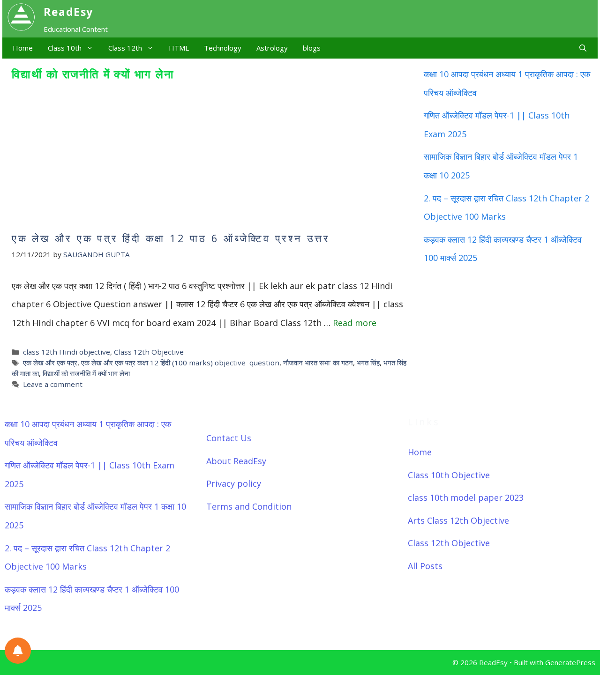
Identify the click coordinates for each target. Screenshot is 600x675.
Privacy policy (233, 483)
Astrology (272, 47)
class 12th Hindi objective (66, 351)
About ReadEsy (236, 461)
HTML (179, 47)
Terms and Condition (249, 506)
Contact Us (228, 438)
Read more (354, 322)
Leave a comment (52, 384)
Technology (222, 47)
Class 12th (125, 47)
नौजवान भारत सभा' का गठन (318, 362)
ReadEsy (68, 11)
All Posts (425, 565)
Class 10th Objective (449, 475)
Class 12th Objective (149, 351)
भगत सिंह (368, 362)
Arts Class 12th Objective (458, 520)
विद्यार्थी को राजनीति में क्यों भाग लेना (86, 373)
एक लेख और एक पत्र (50, 362)
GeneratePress (570, 662)
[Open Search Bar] (583, 48)
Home (23, 47)
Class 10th (65, 47)
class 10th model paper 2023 (466, 497)
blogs (312, 47)
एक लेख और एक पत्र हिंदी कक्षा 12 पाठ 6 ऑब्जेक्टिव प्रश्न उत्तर (171, 238)
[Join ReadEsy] (18, 651)
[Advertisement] (209, 157)
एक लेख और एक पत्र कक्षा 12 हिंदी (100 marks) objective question (180, 362)
